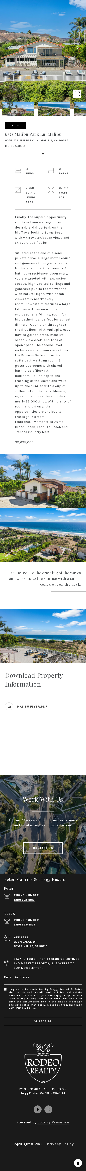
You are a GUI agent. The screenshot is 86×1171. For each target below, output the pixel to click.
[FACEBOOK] (38, 1109)
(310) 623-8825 (24, 924)
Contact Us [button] (43, 848)
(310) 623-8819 (24, 899)
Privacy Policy (25, 1007)
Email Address (17, 977)
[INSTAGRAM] (48, 1109)
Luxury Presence (53, 1122)
